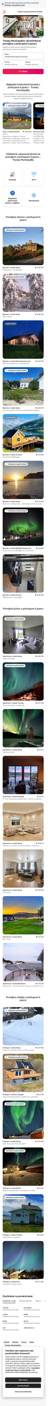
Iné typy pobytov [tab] (25, 1301)
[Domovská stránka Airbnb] (4, 11)
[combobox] (23, 56)
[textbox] (12, 64)
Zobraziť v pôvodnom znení (14, 5)
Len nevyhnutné (23, 1386)
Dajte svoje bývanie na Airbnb (30, 11)
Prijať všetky (23, 1380)
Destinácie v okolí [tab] (9, 1301)
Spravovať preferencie (23, 1392)
